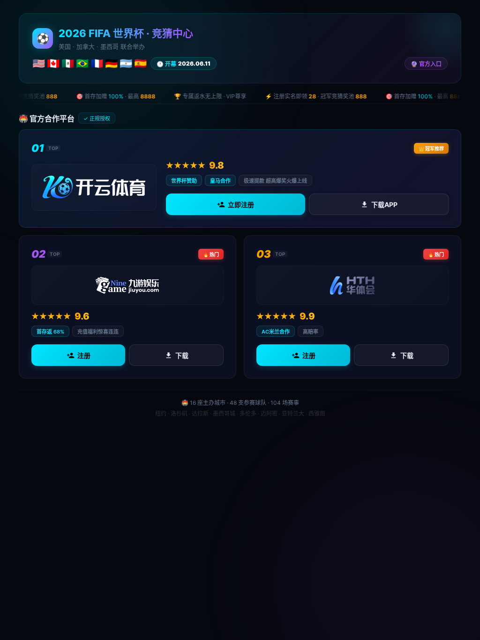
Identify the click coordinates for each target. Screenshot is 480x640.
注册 (83, 355)
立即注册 (241, 204)
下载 (181, 355)
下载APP (384, 204)
